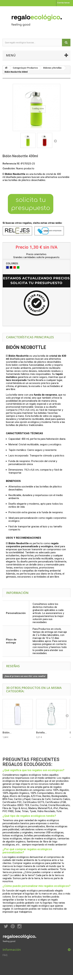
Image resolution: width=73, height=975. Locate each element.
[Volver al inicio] (6, 68)
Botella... (41, 732)
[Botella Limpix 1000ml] (51, 714)
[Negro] (11, 267)
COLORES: (12, 263)
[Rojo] (14, 267)
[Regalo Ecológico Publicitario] (36, 19)
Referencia (9, 163)
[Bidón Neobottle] (28, 140)
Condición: (9, 168)
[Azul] (7, 267)
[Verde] (18, 267)
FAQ (5, 955)
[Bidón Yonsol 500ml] (18, 714)
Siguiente (55, 141)
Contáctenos (63, 3)
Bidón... (7, 732)
